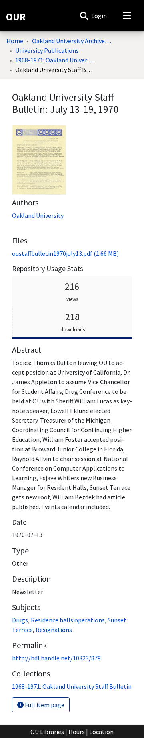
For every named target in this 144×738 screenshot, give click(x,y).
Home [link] (14, 41)
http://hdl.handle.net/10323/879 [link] (56, 658)
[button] (84, 15)
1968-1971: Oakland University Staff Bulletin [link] (55, 60)
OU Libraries (47, 732)
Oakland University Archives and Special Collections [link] (72, 41)
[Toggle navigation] (127, 15)
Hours (76, 732)
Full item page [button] (44, 705)
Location (101, 732)
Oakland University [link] (38, 215)
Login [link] (99, 16)
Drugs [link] (20, 620)
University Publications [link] (47, 50)
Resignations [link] (54, 630)
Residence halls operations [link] (68, 620)
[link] (65, 253)
